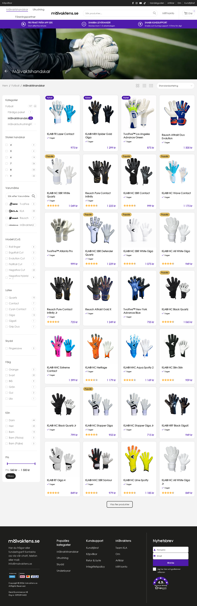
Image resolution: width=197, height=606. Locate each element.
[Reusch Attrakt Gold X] (100, 288)
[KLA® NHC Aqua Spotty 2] (138, 346)
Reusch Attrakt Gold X (98, 309)
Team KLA (121, 547)
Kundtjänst (92, 547)
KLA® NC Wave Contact (176, 193)
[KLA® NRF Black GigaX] (177, 404)
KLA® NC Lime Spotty (135, 480)
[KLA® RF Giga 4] (62, 459)
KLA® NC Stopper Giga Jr (138, 425)
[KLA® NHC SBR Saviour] (100, 459)
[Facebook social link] (133, 3)
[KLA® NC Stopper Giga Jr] (138, 404)
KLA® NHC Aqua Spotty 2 (138, 367)
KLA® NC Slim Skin (172, 367)
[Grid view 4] (151, 86)
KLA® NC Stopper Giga (99, 425)
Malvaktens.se (31, 583)
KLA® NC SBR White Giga (138, 251)
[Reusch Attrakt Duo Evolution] (177, 113)
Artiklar (120, 560)
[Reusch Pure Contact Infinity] (100, 172)
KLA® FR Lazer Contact (60, 134)
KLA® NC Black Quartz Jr (61, 425)
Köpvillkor (91, 554)
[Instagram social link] (136, 3)
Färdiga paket (16, 112)
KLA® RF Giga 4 (56, 480)
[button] (170, 584)
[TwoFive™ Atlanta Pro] (62, 230)
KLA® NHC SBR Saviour (98, 480)
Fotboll (15, 85)
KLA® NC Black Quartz (175, 309)
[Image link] (24, 540)
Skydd (60, 564)
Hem (5, 85)
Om (118, 554)
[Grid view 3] (144, 86)
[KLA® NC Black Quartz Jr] (62, 404)
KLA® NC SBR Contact (136, 193)
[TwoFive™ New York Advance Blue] (138, 288)
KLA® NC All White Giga (176, 251)
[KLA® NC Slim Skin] (177, 346)
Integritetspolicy (95, 566)
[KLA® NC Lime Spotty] (138, 459)
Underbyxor (64, 570)
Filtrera (11, 476)
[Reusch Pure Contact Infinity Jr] (62, 288)
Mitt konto (121, 566)
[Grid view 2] (137, 86)
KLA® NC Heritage (96, 367)
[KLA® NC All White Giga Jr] (177, 459)
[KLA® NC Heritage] (100, 346)
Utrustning (62, 557)
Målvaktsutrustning (18, 124)
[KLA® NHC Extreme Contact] (62, 346)
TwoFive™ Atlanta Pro (60, 251)
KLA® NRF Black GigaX (175, 425)
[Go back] (6, 71)
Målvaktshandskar (18, 118)
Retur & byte (93, 560)
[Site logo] (64, 13)
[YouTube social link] (140, 3)
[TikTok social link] (145, 3)
